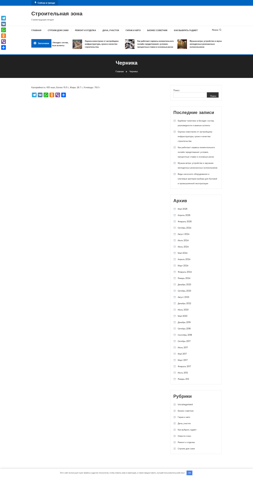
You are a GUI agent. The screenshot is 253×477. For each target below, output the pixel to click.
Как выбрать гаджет (186, 30)
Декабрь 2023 (184, 284)
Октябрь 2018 (184, 328)
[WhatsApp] (3, 30)
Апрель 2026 (184, 215)
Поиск (215, 29)
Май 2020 (182, 316)
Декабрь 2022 (184, 303)
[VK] (3, 24)
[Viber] (3, 42)
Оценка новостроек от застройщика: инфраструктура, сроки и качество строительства (98, 44)
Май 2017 (182, 353)
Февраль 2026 (185, 221)
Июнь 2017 (183, 347)
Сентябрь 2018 (185, 334)
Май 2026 (182, 208)
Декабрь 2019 (184, 322)
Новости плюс (184, 436)
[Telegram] (3, 18)
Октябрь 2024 (184, 227)
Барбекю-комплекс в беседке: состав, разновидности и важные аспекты (196, 123)
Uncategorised (185, 404)
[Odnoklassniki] (3, 36)
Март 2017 (183, 360)
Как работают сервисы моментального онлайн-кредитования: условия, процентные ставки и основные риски (152, 44)
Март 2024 (183, 265)
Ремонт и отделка (85, 30)
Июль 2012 (183, 372)
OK (189, 472)
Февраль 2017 (184, 366)
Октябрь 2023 (184, 290)
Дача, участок (110, 30)
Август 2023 (183, 297)
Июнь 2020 (183, 309)
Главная (36, 30)
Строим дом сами (58, 30)
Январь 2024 (184, 278)
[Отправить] (3, 47)
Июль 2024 (183, 240)
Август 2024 (183, 234)
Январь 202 (183, 379)
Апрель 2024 (184, 259)
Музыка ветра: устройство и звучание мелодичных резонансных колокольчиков (203, 44)
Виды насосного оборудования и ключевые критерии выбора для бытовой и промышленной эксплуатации (197, 179)
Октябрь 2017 (184, 341)
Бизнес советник (157, 30)
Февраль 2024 (185, 271)
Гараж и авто (133, 30)
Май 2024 (183, 253)
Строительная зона (56, 14)
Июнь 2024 (183, 246)
